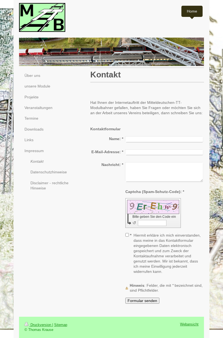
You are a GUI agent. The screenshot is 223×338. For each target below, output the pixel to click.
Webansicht (189, 324)
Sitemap (60, 325)
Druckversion (40, 325)
